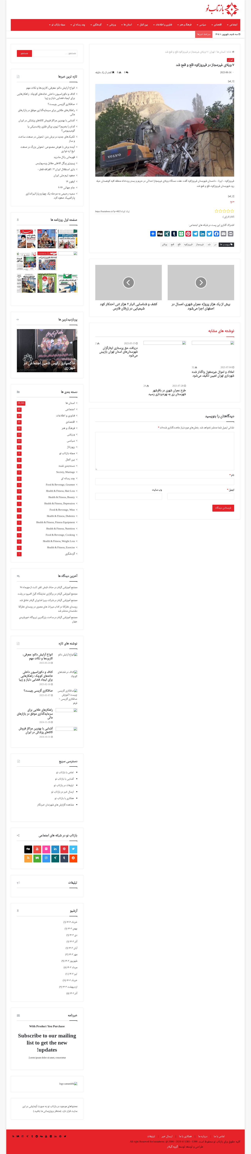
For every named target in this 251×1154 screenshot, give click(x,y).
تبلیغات (151, 1136)
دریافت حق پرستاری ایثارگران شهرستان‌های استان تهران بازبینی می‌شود (118, 352)
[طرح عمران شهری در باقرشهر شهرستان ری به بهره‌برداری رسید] (165, 362)
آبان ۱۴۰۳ (73, 948)
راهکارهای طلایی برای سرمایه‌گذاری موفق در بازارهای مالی (46, 112)
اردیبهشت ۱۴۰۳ (70, 987)
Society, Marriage (65, 472)
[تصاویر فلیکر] (46, 849)
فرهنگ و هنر (185, 25)
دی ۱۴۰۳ (73, 935)
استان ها (128, 25)
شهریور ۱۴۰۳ (71, 961)
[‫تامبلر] (64, 858)
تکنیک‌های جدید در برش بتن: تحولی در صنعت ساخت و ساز (46, 139)
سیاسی (202, 25)
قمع (172, 245)
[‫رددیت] (73, 858)
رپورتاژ (71, 447)
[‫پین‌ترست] (64, 849)
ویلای (164, 245)
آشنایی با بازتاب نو (64, 779)
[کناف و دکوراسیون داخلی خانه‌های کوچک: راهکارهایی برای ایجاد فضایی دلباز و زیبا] (66, 677)
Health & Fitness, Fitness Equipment (55, 523)
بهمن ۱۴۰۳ (72, 929)
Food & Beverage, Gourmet (60, 485)
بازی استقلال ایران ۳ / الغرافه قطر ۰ (56, 169)
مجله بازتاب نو (58, 25)
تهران (212, 52)
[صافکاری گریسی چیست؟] (66, 697)
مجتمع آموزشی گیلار (67, 587)
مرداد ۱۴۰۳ (72, 967)
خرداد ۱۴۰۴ (71, 922)
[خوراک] (28, 858)
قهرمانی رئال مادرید (64, 157)
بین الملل (144, 25)
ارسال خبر (167, 1136)
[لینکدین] (55, 849)
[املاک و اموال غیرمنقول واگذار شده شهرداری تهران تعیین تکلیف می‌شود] (213, 353)
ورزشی (112, 25)
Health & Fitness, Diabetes (61, 516)
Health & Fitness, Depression (59, 504)
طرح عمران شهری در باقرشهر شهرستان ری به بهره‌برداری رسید (167, 392)
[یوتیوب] (37, 849)
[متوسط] (37, 858)
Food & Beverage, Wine (62, 510)
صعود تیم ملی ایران (64, 175)
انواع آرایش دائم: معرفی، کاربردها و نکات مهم (50, 88)
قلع (179, 245)
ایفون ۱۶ (70, 181)
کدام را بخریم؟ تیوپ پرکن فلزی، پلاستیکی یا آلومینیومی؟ (51, 128)
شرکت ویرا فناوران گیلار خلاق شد (37, 600)
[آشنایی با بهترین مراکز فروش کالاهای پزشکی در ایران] (66, 734)
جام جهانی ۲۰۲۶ (66, 187)
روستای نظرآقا (70, 607)
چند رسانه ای (79, 25)
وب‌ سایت (157, 490)
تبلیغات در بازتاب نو (64, 785)
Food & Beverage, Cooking (60, 535)
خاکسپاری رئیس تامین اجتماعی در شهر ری (49, 365)
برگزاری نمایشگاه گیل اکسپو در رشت (36, 594)
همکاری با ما (185, 1136)
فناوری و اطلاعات (164, 25)
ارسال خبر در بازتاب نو (62, 792)
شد (209, 245)
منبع (232, 201)
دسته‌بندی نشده (67, 466)
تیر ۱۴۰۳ (73, 974)
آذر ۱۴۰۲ (73, 993)
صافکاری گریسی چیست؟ (61, 104)
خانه (229, 52)
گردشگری (97, 25)
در (215, 245)
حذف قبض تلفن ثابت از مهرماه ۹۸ (37, 587)
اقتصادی (218, 25)
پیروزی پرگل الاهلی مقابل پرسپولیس (55, 163)
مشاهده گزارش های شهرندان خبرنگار (55, 805)
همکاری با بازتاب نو (64, 798)
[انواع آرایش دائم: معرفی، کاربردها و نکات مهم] (66, 660)
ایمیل (230, 490)
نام (231, 475)
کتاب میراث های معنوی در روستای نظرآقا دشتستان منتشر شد (47, 609)
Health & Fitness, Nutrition (60, 529)
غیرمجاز (200, 245)
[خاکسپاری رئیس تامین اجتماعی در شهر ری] (47, 350)
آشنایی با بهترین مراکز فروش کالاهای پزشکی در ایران (46, 120)
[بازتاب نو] (222, 9)
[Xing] (55, 858)
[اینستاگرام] (46, 858)
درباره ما (202, 1136)
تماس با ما (219, 1136)
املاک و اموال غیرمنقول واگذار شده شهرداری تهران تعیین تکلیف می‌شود (213, 374)
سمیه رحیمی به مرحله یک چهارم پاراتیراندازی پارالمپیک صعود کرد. (50, 196)
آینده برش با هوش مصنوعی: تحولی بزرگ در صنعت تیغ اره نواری (47, 149)
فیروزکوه (188, 245)
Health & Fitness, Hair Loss (60, 491)
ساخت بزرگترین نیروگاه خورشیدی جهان (48, 619)
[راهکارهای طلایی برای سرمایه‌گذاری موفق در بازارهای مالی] (66, 715)
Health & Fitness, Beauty (61, 497)
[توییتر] (73, 849)
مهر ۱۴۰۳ (73, 954)
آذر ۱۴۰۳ (73, 942)
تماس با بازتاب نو (65, 772)
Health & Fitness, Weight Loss (59, 541)
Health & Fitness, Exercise (61, 548)
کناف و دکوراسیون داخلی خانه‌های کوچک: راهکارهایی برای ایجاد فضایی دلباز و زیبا (46, 96)
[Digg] (28, 849)
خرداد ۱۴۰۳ (71, 980)
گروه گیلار (172, 1146)
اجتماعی (233, 25)
